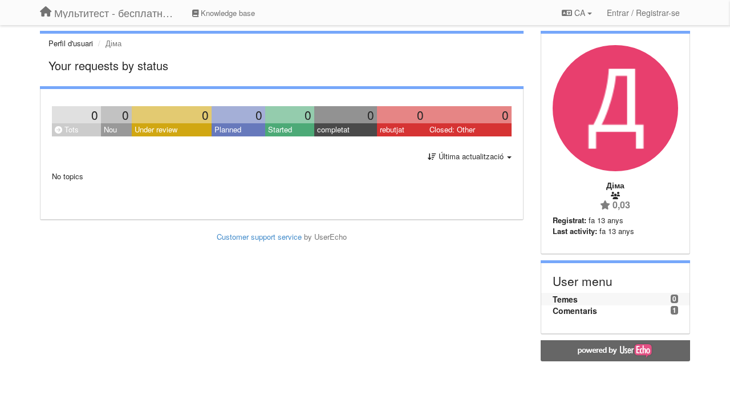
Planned (227, 129)
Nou (110, 129)
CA (579, 12)
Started (280, 129)
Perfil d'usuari (70, 43)
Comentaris (575, 310)
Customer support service (259, 236)
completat (333, 129)
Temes (565, 299)
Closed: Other (452, 129)
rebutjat (392, 129)
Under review (156, 129)
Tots (70, 129)
